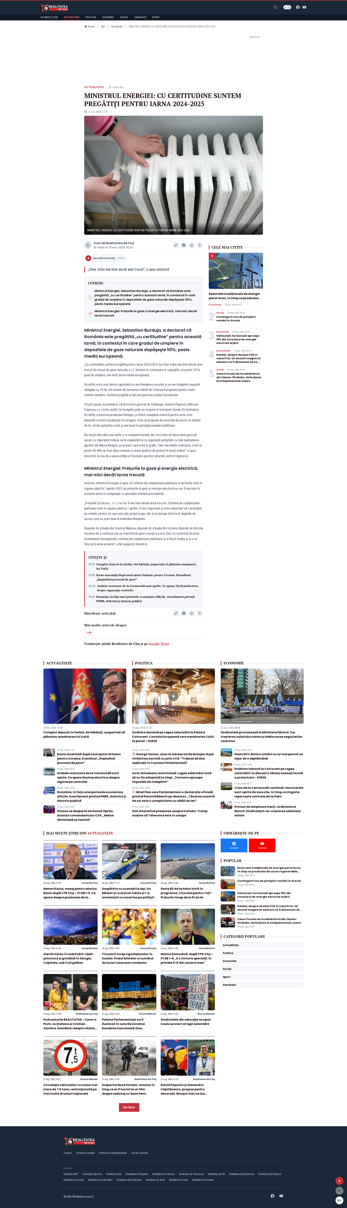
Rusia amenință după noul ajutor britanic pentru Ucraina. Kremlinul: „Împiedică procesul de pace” (143, 577)
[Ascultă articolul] (339, 1181)
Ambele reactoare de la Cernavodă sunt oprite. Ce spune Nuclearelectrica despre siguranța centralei (147, 588)
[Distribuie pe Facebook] (184, 245)
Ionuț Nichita (90, 882)
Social (220, 312)
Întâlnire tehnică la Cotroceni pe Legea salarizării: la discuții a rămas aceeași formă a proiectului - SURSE (268, 773)
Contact (68, 1152)
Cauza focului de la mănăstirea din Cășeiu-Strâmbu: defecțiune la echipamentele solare (238, 377)
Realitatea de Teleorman (191, 1174)
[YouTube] (304, 7)
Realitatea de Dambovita (129, 1179)
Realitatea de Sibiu (178, 1179)
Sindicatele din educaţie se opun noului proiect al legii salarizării (186, 1022)
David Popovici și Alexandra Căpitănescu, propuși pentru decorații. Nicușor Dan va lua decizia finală (183, 1091)
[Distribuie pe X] (199, 245)
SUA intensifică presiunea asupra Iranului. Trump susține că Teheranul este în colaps (169, 813)
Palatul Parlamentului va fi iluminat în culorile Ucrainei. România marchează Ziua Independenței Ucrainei (123, 1026)
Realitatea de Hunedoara (241, 1174)
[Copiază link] (176, 245)
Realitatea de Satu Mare (100, 1179)
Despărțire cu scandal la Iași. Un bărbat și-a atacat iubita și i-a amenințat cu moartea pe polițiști (128, 893)
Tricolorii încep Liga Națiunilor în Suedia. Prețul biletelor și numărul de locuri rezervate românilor (127, 958)
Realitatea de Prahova (270, 1174)
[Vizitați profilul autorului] (87, 245)
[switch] (287, 7)
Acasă (91, 26)
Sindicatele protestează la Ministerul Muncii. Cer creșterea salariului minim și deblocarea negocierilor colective (262, 736)
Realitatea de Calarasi (164, 1174)
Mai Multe (129, 1107)
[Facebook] (298, 7)
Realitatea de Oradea (203, 1179)
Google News (159, 643)
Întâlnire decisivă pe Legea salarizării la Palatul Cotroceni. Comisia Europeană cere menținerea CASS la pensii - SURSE (173, 736)
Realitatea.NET (71, 1174)
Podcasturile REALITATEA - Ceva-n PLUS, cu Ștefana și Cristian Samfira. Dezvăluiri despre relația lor (69, 1026)
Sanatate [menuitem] (140, 17)
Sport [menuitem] (156, 17)
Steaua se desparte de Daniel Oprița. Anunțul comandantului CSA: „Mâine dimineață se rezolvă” (85, 815)
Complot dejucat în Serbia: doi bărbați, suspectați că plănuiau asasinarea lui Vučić (146, 566)
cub (89, 632)
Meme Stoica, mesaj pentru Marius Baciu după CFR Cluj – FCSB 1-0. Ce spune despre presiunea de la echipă (70, 895)
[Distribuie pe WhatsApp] (192, 245)
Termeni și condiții (85, 1152)
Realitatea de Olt (216, 1174)
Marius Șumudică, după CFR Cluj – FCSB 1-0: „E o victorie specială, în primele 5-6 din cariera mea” (187, 958)
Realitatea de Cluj (120, 243)
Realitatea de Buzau (74, 1179)
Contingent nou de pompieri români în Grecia (236, 318)
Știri (103, 26)
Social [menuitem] (124, 17)
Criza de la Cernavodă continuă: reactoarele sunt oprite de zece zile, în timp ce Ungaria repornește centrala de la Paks (268, 792)
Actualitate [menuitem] (72, 17)
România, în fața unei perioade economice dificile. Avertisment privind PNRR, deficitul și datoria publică (145, 599)
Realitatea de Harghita (137, 1174)
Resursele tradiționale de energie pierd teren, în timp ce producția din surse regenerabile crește (234, 298)
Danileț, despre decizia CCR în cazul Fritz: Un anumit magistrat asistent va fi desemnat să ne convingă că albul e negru (238, 360)
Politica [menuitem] (90, 17)
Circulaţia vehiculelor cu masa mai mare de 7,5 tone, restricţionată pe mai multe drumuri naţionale (70, 1089)
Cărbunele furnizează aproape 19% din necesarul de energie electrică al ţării (238, 339)
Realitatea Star (113, 1174)
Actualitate (117, 26)
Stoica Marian (147, 1013)
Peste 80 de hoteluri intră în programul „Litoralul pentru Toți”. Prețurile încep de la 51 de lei (187, 893)
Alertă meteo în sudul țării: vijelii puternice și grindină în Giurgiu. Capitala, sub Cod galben (68, 958)
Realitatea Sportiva (92, 1174)
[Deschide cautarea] (275, 7)
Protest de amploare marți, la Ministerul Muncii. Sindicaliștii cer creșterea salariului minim (267, 811)
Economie (215, 304)
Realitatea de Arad (155, 1179)
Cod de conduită (139, 1152)
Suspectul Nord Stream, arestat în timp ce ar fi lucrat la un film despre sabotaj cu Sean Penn (128, 1089)
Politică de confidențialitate (113, 1152)
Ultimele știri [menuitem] (49, 17)
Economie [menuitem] (108, 17)
